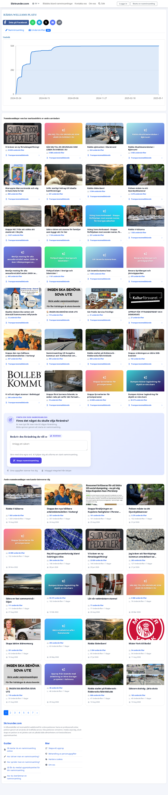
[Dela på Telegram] (39, 22)
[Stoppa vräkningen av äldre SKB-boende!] (145, 348)
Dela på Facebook (18, 22)
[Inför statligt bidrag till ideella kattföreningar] (63, 183)
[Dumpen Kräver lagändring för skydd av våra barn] (145, 389)
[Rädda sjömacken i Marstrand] (104, 140)
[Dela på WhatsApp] (32, 22)
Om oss (92, 3)
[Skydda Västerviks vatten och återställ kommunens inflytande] (22, 307)
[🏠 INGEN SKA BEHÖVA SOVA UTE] (63, 305)
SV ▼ (37, 3)
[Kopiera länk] (59, 22)
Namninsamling (16, 30)
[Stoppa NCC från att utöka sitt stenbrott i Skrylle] (22, 224)
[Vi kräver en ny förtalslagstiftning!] (22, 140)
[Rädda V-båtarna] (145, 223)
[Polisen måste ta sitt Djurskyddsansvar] (145, 183)
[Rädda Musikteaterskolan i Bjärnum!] (145, 142)
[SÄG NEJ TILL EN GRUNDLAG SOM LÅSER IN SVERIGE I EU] (63, 142)
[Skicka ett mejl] (52, 22)
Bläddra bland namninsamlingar (58, 3)
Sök (103, 3)
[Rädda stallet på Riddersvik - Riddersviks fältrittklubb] (104, 348)
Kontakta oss (81, 3)
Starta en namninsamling (144, 4)
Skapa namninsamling (28, 460)
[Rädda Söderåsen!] (104, 182)
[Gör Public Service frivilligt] (104, 305)
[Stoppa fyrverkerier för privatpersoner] (104, 389)
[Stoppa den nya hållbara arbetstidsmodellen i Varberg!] (22, 348)
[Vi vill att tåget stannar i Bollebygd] (22, 388)
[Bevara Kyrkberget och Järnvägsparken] (145, 266)
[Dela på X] (46, 22)
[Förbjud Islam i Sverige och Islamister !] (63, 266)
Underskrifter (40, 30)
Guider (7, 743)
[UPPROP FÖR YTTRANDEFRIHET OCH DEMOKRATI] (145, 307)
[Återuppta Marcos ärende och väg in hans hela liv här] (22, 183)
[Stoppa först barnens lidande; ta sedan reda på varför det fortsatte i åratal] (63, 389)
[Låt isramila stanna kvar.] (104, 264)
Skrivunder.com (20, 3)
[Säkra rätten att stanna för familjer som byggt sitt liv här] (63, 224)
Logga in (123, 4)
